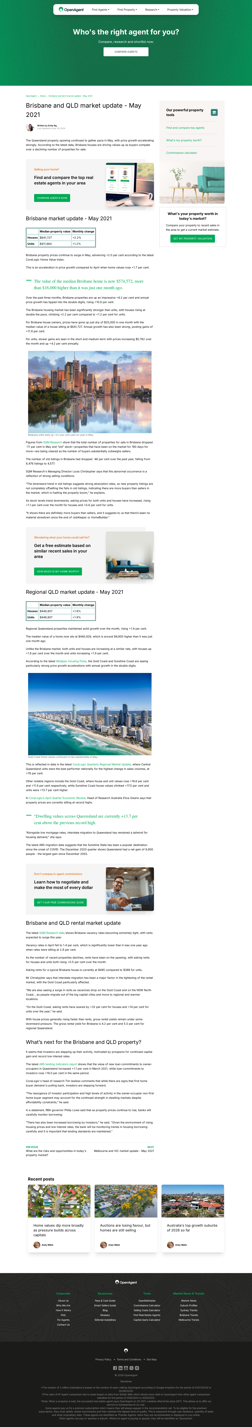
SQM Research (52, 442)
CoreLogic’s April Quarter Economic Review (57, 798)
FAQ (63, 1315)
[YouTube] (126, 1368)
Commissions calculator (181, 152)
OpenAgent (31, 96)
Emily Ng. (52, 125)
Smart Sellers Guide (105, 1305)
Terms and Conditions (129, 1359)
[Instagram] (137, 1368)
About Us (63, 1300)
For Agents (63, 1319)
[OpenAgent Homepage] (71, 9)
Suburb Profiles (188, 1305)
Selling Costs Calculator (147, 1310)
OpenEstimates (147, 1300)
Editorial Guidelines (105, 1319)
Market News (188, 1300)
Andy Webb (47, 1245)
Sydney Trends (188, 1310)
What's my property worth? (184, 140)
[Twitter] (131, 1368)
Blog (105, 1310)
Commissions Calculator (147, 1305)
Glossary (105, 1315)
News (43, 96)
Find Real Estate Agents (147, 1315)
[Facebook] (115, 1368)
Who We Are (63, 1305)
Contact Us (63, 1324)
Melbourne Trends (189, 1319)
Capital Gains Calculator (147, 1319)
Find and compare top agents (185, 127)
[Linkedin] (120, 1368)
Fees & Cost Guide (105, 1300)
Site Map (152, 1359)
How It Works (63, 1310)
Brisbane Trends (189, 1315)
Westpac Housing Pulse (71, 661)
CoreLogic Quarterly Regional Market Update (102, 764)
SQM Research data (52, 933)
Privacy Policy (103, 1359)
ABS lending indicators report (58, 1064)
